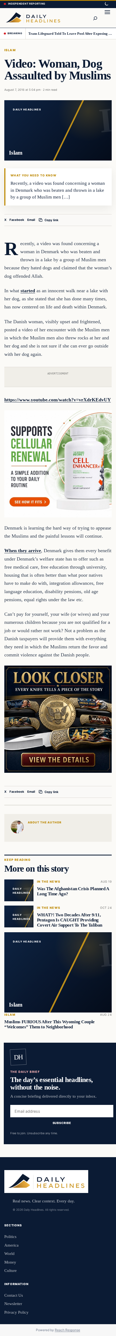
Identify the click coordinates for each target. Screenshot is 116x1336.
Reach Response (67, 1330)
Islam (10, 50)
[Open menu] (107, 18)
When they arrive (22, 550)
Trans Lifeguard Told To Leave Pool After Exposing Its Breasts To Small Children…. (70, 34)
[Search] (95, 18)
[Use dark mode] (106, 4)
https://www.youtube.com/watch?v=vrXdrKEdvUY (57, 399)
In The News (48, 882)
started (28, 290)
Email (31, 220)
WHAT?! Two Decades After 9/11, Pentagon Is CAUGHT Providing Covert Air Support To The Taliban (69, 920)
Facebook (16, 220)
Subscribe (62, 1123)
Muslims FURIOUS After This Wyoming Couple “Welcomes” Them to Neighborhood (49, 1025)
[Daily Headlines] (33, 18)
